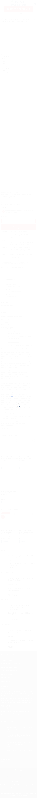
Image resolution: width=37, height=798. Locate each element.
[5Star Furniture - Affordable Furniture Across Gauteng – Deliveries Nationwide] (18, 398)
